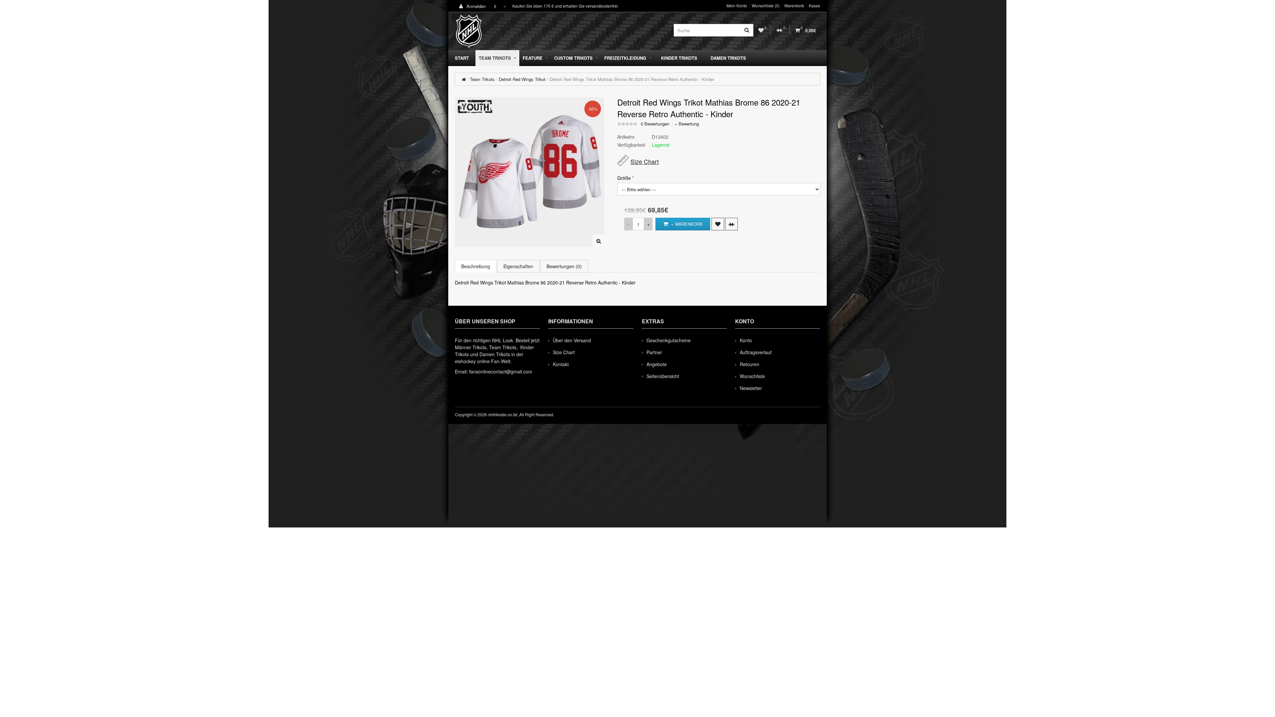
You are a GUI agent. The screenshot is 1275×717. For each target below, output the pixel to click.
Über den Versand (572, 340)
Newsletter (751, 388)
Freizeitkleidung (625, 58)
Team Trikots (495, 58)
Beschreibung (475, 266)
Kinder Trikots (679, 58)
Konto (746, 340)
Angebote (656, 364)
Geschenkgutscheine (668, 340)
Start (462, 58)
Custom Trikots (573, 58)
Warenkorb (794, 6)
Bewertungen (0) (564, 266)
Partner (654, 352)
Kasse (814, 6)
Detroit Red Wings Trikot (522, 79)
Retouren (749, 364)
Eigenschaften (518, 266)
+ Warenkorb (686, 224)
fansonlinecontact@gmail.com (500, 371)
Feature (533, 58)
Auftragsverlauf (756, 352)
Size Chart (645, 161)
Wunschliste (752, 376)
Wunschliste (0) (766, 6)
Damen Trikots (728, 58)
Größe (624, 178)
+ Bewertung (687, 124)
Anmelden (475, 6)
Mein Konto (736, 6)
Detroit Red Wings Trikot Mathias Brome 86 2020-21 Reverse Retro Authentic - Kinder (632, 79)
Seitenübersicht (662, 376)
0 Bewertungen (655, 124)
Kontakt (561, 364)
